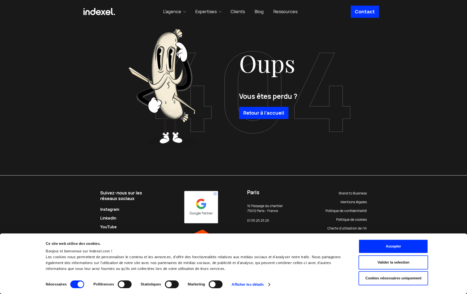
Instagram (109, 209)
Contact (365, 12)
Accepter (393, 246)
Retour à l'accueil (263, 113)
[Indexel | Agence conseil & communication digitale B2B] (99, 11)
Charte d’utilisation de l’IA (347, 228)
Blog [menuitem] (259, 11)
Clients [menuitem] (238, 11)
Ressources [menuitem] (285, 11)
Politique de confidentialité (346, 211)
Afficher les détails (248, 284)
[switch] (125, 284)
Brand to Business (353, 193)
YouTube (108, 227)
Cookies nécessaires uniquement (393, 278)
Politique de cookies (351, 219)
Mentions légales (354, 202)
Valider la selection (393, 262)
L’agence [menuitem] (172, 11)
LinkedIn (108, 218)
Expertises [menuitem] (206, 11)
